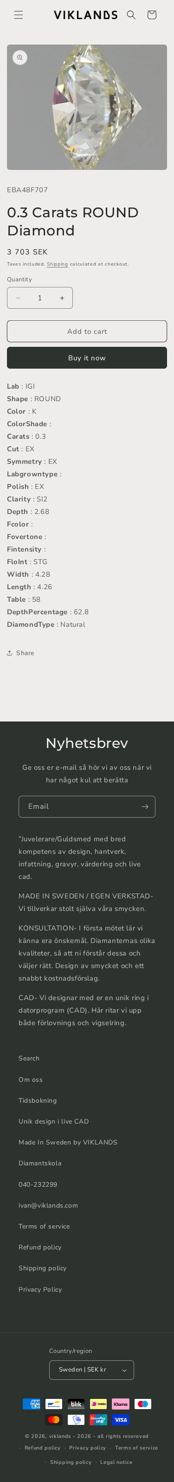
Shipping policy (43, 1268)
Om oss (31, 1079)
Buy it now (87, 358)
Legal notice (116, 1462)
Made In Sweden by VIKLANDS (68, 1142)
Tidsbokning (38, 1100)
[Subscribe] (145, 807)
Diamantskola (40, 1163)
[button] (18, 15)
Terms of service (44, 1226)
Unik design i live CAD (54, 1121)
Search (29, 1058)
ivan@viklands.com (48, 1205)
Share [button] (25, 653)
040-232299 (38, 1184)
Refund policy (40, 1247)
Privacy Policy (40, 1289)
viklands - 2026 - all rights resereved (99, 1436)
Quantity (19, 279)
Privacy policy (87, 1447)
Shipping (57, 264)
